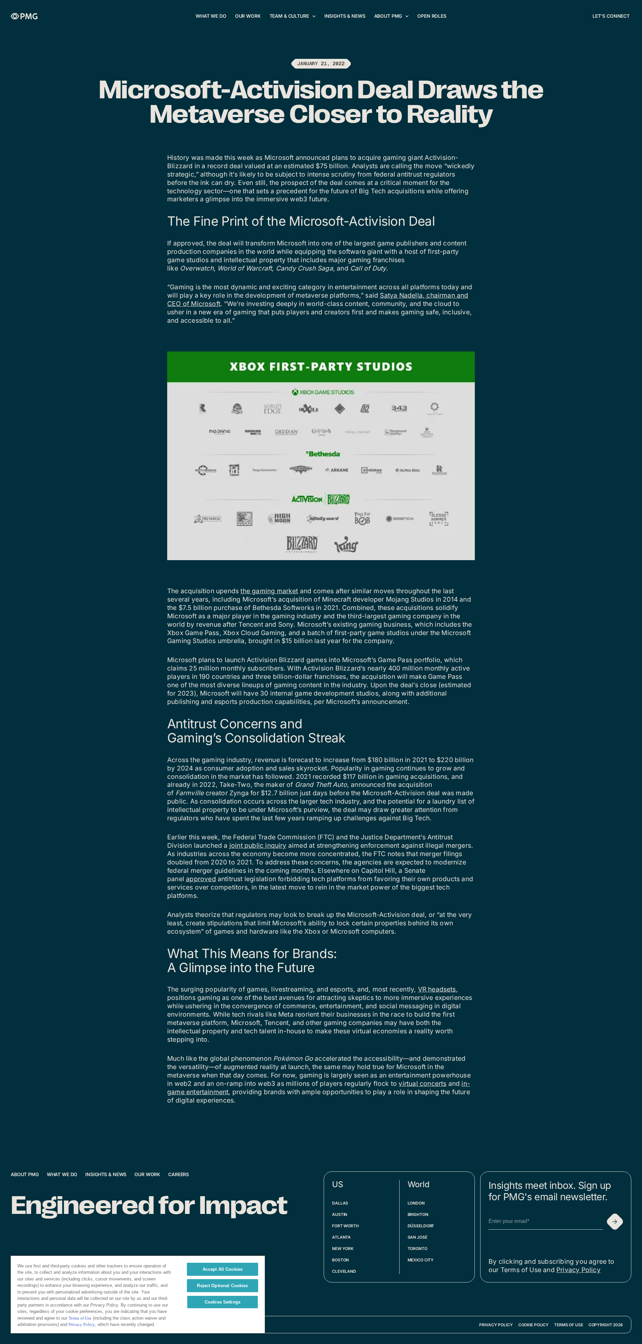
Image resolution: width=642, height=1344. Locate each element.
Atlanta (341, 1237)
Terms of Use (568, 1324)
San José (417, 1237)
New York (342, 1248)
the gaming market (269, 591)
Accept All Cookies (222, 1269)
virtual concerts (422, 1083)
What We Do (62, 1174)
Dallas (340, 1203)
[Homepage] (24, 16)
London (416, 1203)
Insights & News (105, 1174)
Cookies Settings (222, 1302)
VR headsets (437, 989)
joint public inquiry (258, 845)
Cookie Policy (533, 1324)
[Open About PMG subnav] (407, 16)
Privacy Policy (578, 1270)
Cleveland (344, 1271)
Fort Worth (345, 1225)
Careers (178, 1174)
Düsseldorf (421, 1225)
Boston (340, 1259)
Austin (339, 1214)
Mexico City (421, 1259)
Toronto (417, 1248)
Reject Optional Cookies (222, 1285)
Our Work (147, 1174)
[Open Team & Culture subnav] (314, 16)
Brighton (418, 1214)
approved (201, 879)
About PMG (25, 1174)
